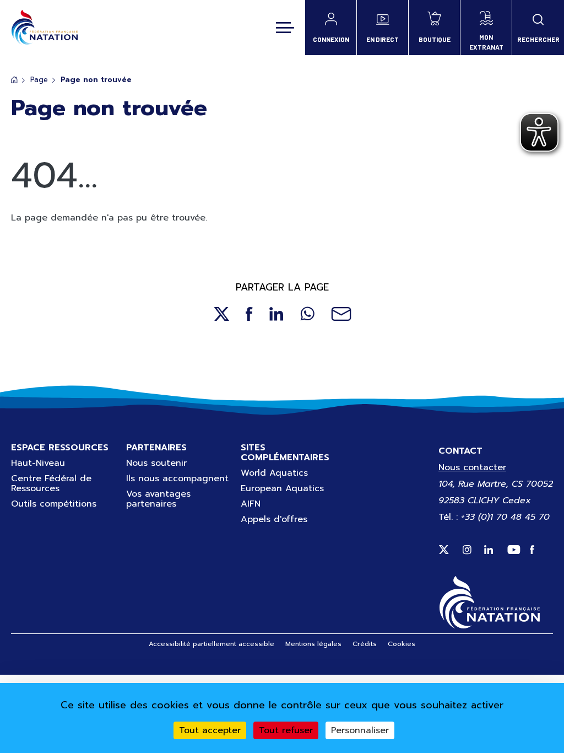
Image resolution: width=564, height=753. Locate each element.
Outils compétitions (53, 504)
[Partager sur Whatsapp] (307, 314)
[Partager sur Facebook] (249, 314)
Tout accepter (210, 730)
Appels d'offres (274, 519)
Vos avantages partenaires (158, 499)
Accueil (14, 79)
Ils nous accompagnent (177, 478)
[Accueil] (44, 27)
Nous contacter (472, 467)
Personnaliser (360, 730)
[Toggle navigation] (285, 28)
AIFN (251, 504)
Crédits (364, 644)
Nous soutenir (156, 463)
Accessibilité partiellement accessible (211, 644)
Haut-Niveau (38, 463)
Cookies (401, 644)
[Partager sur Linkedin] (276, 314)
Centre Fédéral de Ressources (51, 483)
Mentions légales (313, 644)
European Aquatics (282, 488)
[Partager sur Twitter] (221, 314)
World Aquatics (274, 473)
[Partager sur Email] (341, 314)
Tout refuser (286, 730)
